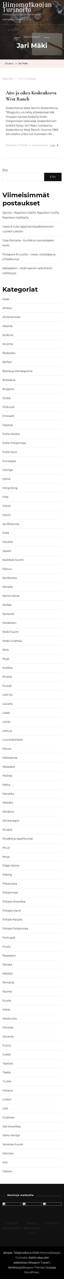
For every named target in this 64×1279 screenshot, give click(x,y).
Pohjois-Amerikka (13, 901)
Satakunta (9, 1018)
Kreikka (7, 667)
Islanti (6, 515)
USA (5, 1108)
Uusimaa (8, 1117)
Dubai (6, 398)
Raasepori (9, 955)
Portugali (8, 937)
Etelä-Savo (9, 452)
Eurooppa (9, 461)
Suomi (6, 1045)
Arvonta (7, 344)
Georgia (7, 469)
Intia (5, 496)
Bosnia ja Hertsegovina (17, 371)
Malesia (7, 775)
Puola (6, 946)
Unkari (6, 1099)
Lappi (6, 712)
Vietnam (8, 1153)
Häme (6, 479)
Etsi (5, 170)
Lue (52, 145)
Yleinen (7, 1171)
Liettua (7, 730)
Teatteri (7, 1063)
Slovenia (8, 1036)
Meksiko (7, 802)
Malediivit (8, 766)
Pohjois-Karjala (12, 919)
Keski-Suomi (10, 631)
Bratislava (8, 380)
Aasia (5, 299)
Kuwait (7, 685)
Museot (7, 829)
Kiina (5, 649)
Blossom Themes (33, 1267)
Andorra (7, 335)
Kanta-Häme (11, 595)
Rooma (7, 991)
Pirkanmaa (9, 883)
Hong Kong (10, 488)
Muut (6, 847)
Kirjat (5, 658)
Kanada (7, 586)
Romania (8, 982)
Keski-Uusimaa (12, 640)
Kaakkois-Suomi (12, 559)
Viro (5, 1162)
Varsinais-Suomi (12, 1144)
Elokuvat (8, 407)
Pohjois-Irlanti (11, 910)
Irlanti (6, 505)
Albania (7, 326)
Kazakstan (9, 622)
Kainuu (7, 568)
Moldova (8, 811)
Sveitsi (6, 1054)
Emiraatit (8, 416)
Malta (6, 784)
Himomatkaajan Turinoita (27, 7)
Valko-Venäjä (11, 1135)
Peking (7, 874)
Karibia (6, 604)
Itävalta (7, 541)
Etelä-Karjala (11, 433)
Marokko (8, 793)
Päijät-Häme (10, 865)
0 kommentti (40, 146)
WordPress (31, 1272)
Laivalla (7, 703)
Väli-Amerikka (11, 1126)
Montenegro (10, 820)
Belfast (7, 362)
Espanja (7, 425)
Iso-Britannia (10, 524)
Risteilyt (7, 973)
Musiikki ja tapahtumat (17, 838)
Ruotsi (6, 1000)
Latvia (6, 721)
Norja (6, 856)
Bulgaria (8, 389)
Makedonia (9, 757)
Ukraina (7, 1090)
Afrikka (7, 308)
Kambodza (9, 577)
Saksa (6, 1009)
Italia (5, 532)
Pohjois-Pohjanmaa (15, 928)
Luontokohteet (12, 739)
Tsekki (6, 1072)
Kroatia (7, 676)
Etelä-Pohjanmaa (14, 443)
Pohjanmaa (10, 892)
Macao (6, 748)
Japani (6, 551)
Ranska (7, 964)
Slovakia (7, 1027)
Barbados (8, 353)
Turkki (6, 1081)
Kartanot (8, 613)
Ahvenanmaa (11, 317)
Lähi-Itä (7, 694)
